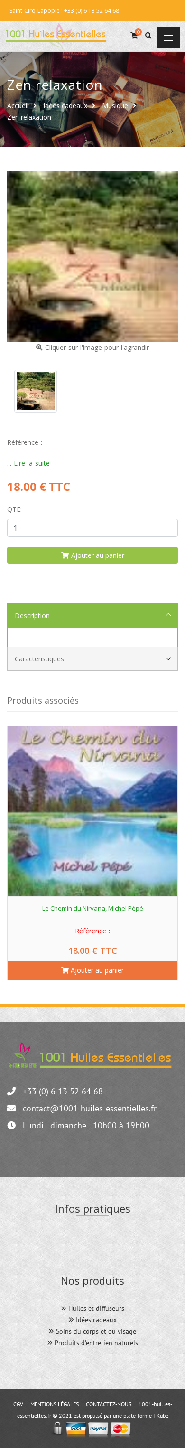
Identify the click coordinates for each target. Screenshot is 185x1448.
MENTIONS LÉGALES (54, 1404)
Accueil (17, 105)
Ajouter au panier (96, 970)
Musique (115, 105)
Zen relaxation (29, 117)
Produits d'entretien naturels (95, 1342)
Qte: (14, 509)
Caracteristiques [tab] (39, 658)
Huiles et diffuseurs (95, 1308)
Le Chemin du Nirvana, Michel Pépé (92, 908)
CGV (18, 1404)
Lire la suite (32, 463)
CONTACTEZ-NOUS (108, 1404)
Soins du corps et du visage (95, 1331)
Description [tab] (32, 615)
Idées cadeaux (65, 105)
